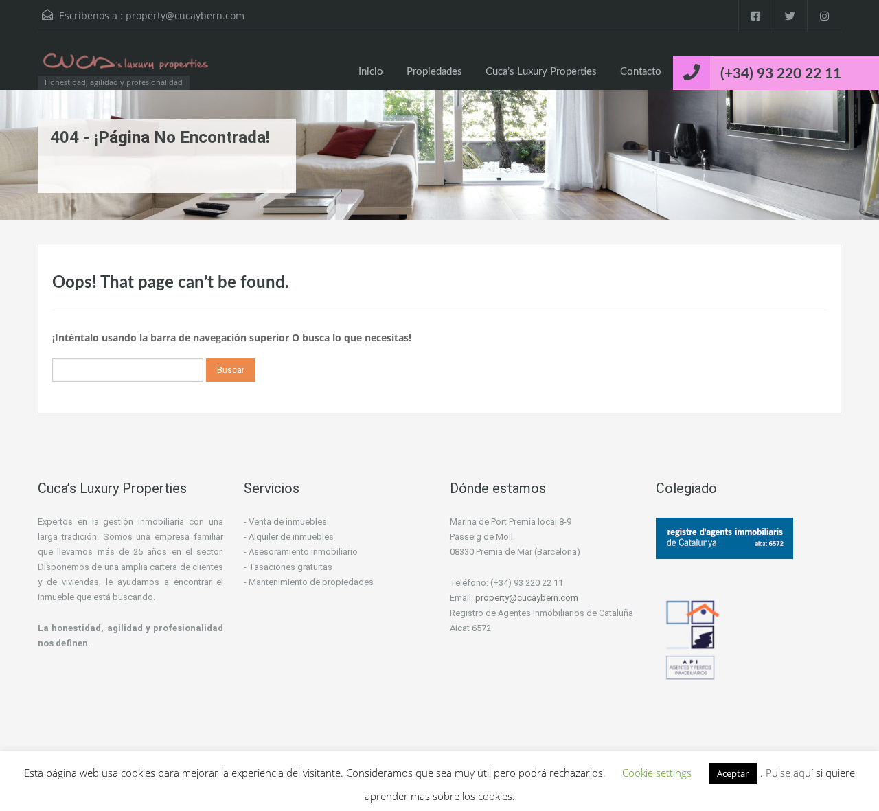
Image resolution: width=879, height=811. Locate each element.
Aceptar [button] (733, 773)
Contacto (640, 72)
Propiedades (434, 72)
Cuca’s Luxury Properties (541, 72)
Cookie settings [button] (657, 772)
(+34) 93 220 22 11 (780, 74)
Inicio (370, 72)
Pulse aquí (791, 772)
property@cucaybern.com (185, 15)
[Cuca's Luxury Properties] (127, 67)
